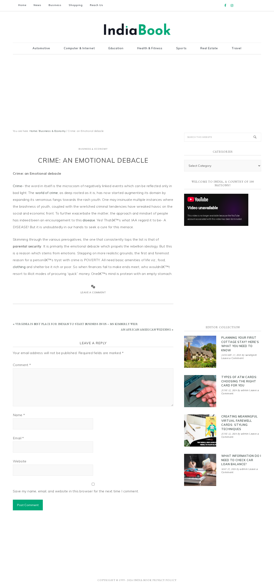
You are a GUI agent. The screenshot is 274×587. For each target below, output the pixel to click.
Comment (22, 365)
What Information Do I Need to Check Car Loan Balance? (241, 460)
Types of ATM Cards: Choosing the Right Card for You (239, 381)
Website (20, 461)
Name (19, 415)
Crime (17, 186)
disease (89, 220)
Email (18, 438)
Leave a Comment (93, 292)
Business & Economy (93, 148)
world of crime (46, 193)
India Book (143, 580)
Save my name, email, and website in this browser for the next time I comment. (76, 491)
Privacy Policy (164, 580)
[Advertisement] (137, 91)
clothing (19, 267)
